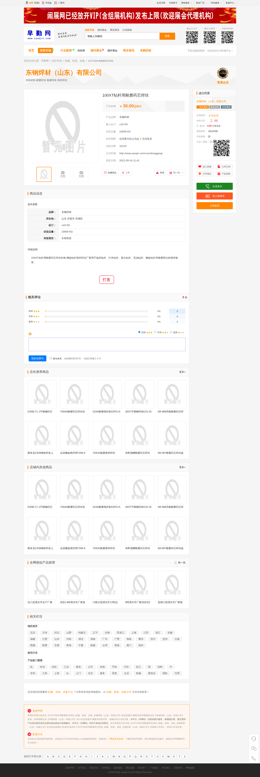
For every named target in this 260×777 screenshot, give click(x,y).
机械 (138, 673)
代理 (177, 673)
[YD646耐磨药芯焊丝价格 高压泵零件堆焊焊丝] (74, 394)
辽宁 (95, 632)
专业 (42, 666)
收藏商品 (112, 172)
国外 (140, 645)
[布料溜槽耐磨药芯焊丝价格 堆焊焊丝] (139, 435)
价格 (102, 666)
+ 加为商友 (203, 107)
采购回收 (145, 50)
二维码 (61, 3)
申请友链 (190, 768)
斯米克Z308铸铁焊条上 (40, 452)
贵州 (165, 639)
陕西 (44, 645)
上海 (133, 632)
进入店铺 (207, 166)
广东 (104, 639)
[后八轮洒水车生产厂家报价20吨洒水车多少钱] (42, 585)
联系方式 (94, 768)
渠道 (114, 673)
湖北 (80, 639)
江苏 (145, 632)
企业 (126, 673)
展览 (78, 666)
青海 (68, 645)
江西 (44, 639)
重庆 (140, 639)
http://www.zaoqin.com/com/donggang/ (141, 153)
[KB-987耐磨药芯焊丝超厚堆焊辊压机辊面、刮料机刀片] (172, 435)
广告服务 (154, 768)
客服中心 (230, 3)
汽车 (126, 666)
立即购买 (215, 205)
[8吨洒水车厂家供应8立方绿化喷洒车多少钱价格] (139, 585)
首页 (31, 50)
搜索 (167, 36)
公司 (90, 666)
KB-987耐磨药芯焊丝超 (170, 452)
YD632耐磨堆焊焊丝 (104, 452)
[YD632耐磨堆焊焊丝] (107, 435)
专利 (32, 673)
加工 (138, 666)
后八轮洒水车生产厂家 (40, 602)
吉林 (107, 632)
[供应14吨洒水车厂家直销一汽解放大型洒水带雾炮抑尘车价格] (74, 585)
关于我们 (82, 768)
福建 (32, 639)
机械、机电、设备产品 (60, 691)
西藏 (32, 645)
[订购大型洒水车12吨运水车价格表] (107, 585)
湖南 (92, 639)
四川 (153, 639)
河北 (56, 632)
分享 (128, 172)
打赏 (107, 280)
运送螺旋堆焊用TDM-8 (72, 452)
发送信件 (214, 107)
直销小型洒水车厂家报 (170, 602)
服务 (102, 673)
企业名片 (217, 186)
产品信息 (226, 173)
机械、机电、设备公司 (118, 691)
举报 (162, 172)
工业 (66, 666)
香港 (116, 645)
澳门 (128, 645)
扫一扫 (176, 172)
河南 (68, 639)
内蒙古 (82, 632)
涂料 (160, 666)
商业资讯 (114, 30)
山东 (56, 639)
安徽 (169, 632)
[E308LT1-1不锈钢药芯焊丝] (42, 394)
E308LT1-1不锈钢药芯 (40, 411)
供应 (54, 666)
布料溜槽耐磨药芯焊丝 (137, 452)
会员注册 (161, 3)
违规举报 (178, 768)
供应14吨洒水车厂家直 (72, 602)
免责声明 (70, 768)
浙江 (157, 632)
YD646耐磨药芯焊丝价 (72, 411)
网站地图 (130, 768)
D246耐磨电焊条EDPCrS (106, 411)
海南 (128, 639)
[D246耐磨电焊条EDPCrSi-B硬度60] (107, 394)
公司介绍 (226, 166)
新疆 (92, 645)
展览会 (151, 673)
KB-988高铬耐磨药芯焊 (170, 411)
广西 (116, 639)
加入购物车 (218, 196)
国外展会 (112, 50)
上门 (78, 673)
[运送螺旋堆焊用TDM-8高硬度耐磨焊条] (74, 435)
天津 (44, 632)
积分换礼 (166, 768)
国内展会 (102, 30)
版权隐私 (118, 768)
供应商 (81, 50)
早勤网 (45, 60)
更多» (182, 371)
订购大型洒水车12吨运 (105, 602)
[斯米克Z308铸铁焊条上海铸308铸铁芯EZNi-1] (42, 435)
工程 (44, 673)
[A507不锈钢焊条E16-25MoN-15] (139, 394)
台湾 (104, 645)
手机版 (48, 3)
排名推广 (142, 768)
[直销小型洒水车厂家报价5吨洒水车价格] (172, 585)
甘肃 (56, 645)
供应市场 (89, 30)
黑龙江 (120, 632)
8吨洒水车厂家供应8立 (137, 602)
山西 (68, 632)
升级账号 (173, 3)
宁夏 (80, 645)
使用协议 (106, 768)
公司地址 (207, 173)
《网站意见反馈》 (116, 739)
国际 (165, 673)
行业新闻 (127, 30)
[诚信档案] (213, 131)
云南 (177, 639)
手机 (114, 666)
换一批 (182, 562)
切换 (37, 3)
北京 (32, 632)
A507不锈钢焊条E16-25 (138, 411)
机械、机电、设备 (75, 60)
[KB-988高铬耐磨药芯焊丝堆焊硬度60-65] (172, 394)
